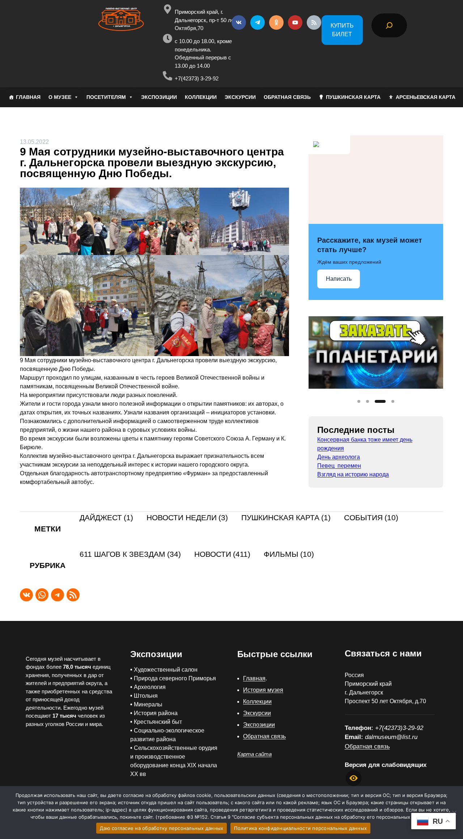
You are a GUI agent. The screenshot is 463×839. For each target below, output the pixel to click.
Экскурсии (257, 713)
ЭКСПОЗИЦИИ (159, 97)
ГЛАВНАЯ (28, 97)
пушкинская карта (286, 518)
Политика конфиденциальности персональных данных (300, 828)
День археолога (338, 457)
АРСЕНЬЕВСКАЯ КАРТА (425, 97)
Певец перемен (339, 466)
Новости (222, 554)
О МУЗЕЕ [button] (59, 97)
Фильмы (289, 554)
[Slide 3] (380, 401)
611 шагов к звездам (130, 554)
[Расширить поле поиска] (389, 25)
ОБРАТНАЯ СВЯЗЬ (287, 97)
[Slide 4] (392, 401)
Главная (254, 678)
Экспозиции (259, 725)
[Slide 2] (367, 401)
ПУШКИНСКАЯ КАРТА (353, 97)
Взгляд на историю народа (353, 474)
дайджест (106, 518)
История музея (263, 690)
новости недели (187, 518)
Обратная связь (264, 736)
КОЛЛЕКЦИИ (201, 97)
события (371, 518)
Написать (339, 279)
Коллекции (257, 701)
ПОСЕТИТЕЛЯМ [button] (106, 97)
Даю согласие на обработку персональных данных (161, 828)
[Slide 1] (358, 401)
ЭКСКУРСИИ (240, 97)
